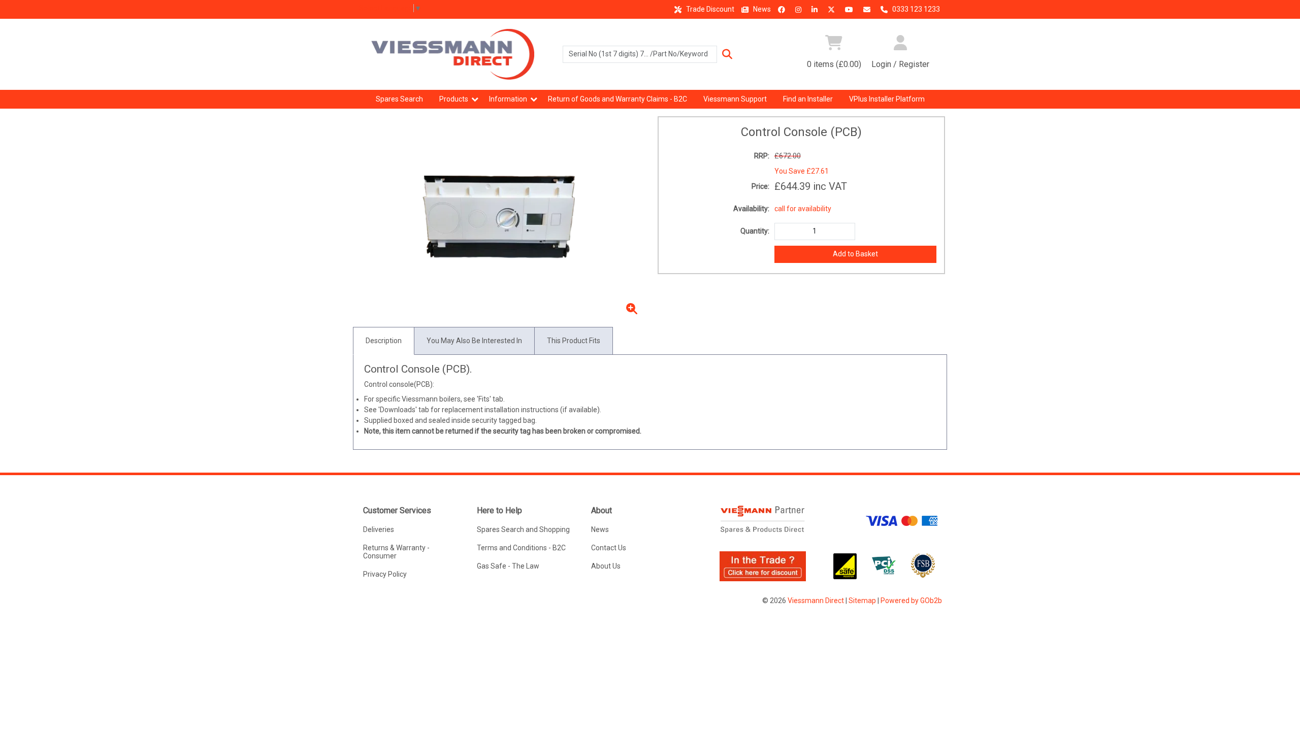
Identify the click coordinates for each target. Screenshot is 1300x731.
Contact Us (608, 548)
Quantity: (754, 231)
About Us (606, 566)
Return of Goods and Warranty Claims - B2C (617, 99)
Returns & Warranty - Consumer (396, 552)
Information (508, 99)
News (761, 9)
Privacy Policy (385, 574)
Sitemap (862, 600)
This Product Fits (573, 341)
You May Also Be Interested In (474, 341)
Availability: (751, 209)
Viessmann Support (735, 99)
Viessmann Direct (816, 600)
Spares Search (399, 99)
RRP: (761, 156)
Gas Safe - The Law (508, 566)
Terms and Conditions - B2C (521, 548)
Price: (760, 186)
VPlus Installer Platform (887, 99)
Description (384, 341)
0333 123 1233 (915, 9)
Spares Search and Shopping (523, 529)
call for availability (802, 209)
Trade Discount (709, 9)
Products (453, 99)
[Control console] (499, 217)
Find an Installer (808, 99)
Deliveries (378, 529)
